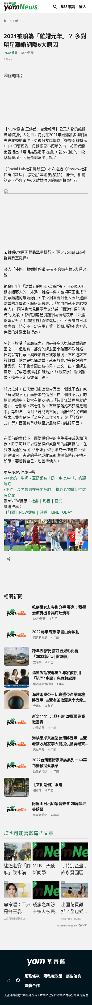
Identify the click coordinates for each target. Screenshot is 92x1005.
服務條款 (32, 976)
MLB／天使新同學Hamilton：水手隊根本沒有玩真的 (46, 869)
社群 (35, 500)
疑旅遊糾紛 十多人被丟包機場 (46, 908)
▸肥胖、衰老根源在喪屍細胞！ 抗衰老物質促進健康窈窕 (45, 492)
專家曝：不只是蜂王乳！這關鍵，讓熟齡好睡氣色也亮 (17, 908)
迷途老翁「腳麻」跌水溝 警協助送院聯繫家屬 (17, 869)
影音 (46, 500)
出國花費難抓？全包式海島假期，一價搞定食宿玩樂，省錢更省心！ (74, 908)
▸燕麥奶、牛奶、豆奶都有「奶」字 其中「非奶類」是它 (46, 480)
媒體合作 (32, 985)
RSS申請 (68, 6)
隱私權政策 (52, 976)
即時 (16, 21)
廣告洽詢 (73, 976)
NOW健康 (11, 53)
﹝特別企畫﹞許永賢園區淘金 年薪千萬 (74, 869)
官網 (58, 500)
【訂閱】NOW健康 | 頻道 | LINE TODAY (38, 512)
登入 (82, 6)
